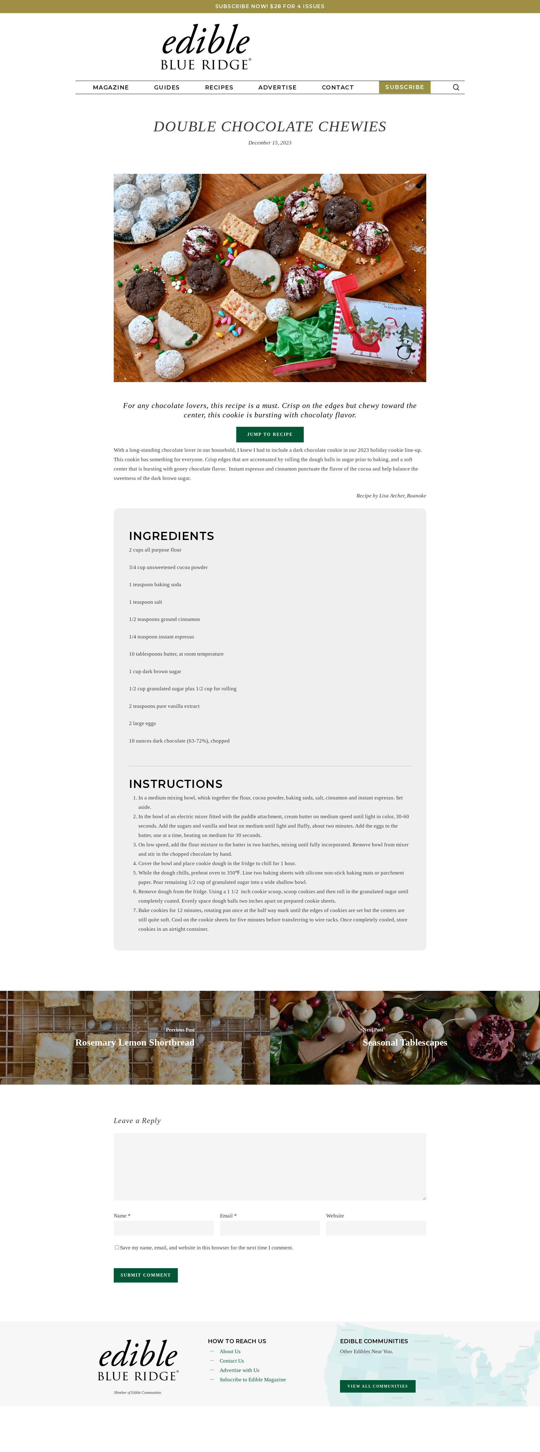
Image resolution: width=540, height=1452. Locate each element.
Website (335, 1216)
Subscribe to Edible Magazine (253, 1380)
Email (228, 1216)
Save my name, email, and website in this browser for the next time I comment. (206, 1248)
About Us (230, 1351)
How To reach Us (237, 1341)
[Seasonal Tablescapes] (405, 1038)
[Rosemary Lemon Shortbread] (135, 1038)
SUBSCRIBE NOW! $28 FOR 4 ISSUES (270, 6)
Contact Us (232, 1361)
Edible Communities (374, 1341)
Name (122, 1216)
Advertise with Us (239, 1370)
